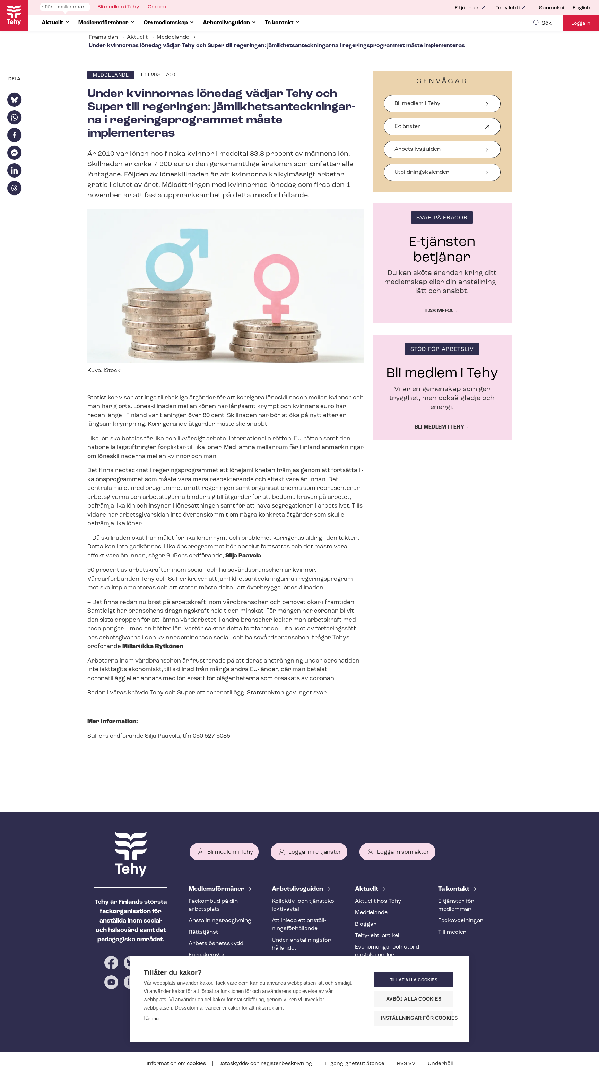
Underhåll (440, 1063)
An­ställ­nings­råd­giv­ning (220, 921)
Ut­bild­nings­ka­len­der (421, 172)
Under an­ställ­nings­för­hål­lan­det (302, 944)
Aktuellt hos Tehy (378, 901)
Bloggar (365, 924)
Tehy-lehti (508, 8)
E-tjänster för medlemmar (456, 905)
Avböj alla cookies (413, 999)
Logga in (580, 23)
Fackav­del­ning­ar (460, 921)
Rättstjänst (203, 932)
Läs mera (439, 311)
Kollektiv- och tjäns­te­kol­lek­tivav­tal (304, 905)
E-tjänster (467, 8)
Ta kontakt (454, 889)
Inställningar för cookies (417, 1018)
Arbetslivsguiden (417, 149)
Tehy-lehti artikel (377, 935)
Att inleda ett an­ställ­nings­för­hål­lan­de (299, 925)
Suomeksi (551, 8)
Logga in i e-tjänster (315, 852)
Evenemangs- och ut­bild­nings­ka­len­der (388, 951)
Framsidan (103, 37)
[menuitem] (556, 8)
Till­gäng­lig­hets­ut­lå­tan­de (354, 1063)
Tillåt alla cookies (413, 980)
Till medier (452, 932)
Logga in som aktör (403, 852)
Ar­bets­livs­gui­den (298, 889)
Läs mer (152, 1018)
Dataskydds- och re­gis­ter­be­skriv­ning (265, 1063)
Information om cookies (177, 1063)
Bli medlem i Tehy (417, 103)
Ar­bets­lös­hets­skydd (216, 943)
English (581, 8)
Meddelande (173, 37)
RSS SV (406, 1063)
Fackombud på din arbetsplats (213, 905)
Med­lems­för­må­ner (217, 889)
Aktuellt (137, 37)
